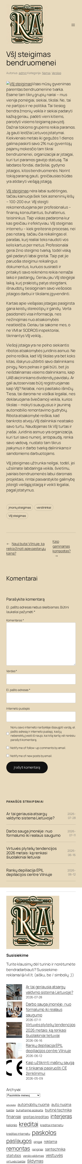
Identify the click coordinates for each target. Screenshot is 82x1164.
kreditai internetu (51, 1125)
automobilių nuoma (33, 1104)
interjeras (61, 1116)
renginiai (37, 1149)
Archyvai (13, 1089)
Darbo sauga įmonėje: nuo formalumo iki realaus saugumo (33, 833)
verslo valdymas (33, 1156)
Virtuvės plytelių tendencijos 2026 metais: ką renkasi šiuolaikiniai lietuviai (31, 852)
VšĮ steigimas (17, 190)
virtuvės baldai (15, 1161)
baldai (10, 1110)
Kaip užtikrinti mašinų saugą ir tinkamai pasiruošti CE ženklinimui (50, 1068)
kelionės (11, 1125)
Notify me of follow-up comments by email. (38, 748)
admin (23, 73)
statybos (13, 1155)
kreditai (28, 1124)
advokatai (11, 1104)
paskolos (44, 1132)
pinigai (38, 1142)
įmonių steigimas (20, 507)
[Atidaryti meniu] (73, 25)
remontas (18, 1148)
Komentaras (15, 620)
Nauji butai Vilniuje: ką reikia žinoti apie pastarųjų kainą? (26, 548)
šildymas (35, 1161)
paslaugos (19, 1141)
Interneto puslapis (18, 708)
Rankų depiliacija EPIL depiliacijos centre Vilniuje (29, 872)
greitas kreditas (36, 1116)
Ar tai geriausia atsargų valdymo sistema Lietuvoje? (30, 816)
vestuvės (54, 1155)
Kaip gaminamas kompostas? (62, 546)
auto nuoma (61, 1104)
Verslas (56, 73)
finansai (13, 1116)
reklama (50, 1141)
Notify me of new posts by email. (31, 756)
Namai (46, 73)
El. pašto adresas (18, 690)
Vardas (11, 671)
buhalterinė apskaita (29, 1110)
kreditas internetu (18, 1134)
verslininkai (44, 507)
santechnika (55, 1149)
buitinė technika (58, 1109)
